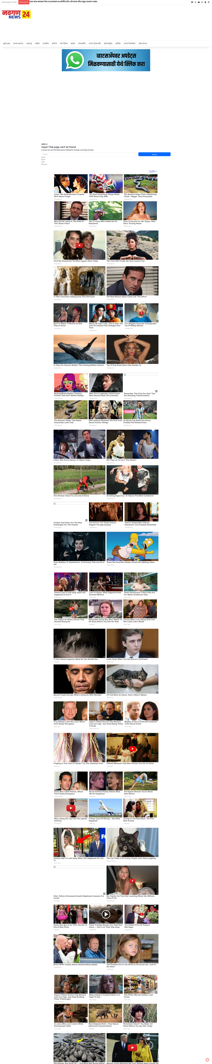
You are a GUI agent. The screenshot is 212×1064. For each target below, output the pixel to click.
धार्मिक (118, 43)
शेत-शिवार (64, 43)
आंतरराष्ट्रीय (108, 43)
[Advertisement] (141, 22)
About (43, 159)
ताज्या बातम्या (18, 43)
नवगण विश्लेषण (129, 43)
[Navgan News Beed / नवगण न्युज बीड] (17, 14)
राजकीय (46, 43)
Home (43, 157)
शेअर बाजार (143, 43)
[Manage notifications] (207, 1059)
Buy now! (44, 164)
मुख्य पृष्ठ (6, 43)
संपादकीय (82, 43)
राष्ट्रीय (37, 43)
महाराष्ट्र (29, 43)
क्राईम (73, 43)
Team (43, 162)
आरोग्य (54, 43)
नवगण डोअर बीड (95, 43)
